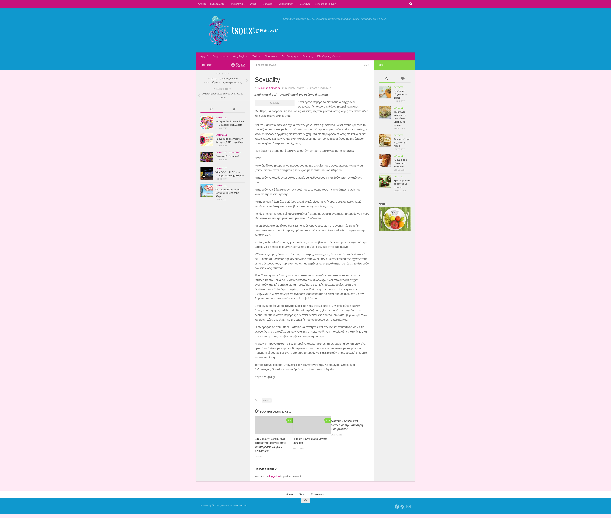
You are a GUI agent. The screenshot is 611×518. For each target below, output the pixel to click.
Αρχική (202, 4)
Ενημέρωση (217, 4)
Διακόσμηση (286, 4)
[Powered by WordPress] (213, 505)
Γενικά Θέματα (265, 65)
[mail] (243, 65)
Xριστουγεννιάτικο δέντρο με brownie (402, 183)
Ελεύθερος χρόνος (325, 4)
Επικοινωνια (318, 494)
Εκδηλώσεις (221, 118)
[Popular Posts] (234, 109)
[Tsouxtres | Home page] (240, 30)
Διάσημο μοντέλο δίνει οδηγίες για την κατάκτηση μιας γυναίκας (347, 425)
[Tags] (403, 79)
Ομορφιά (267, 4)
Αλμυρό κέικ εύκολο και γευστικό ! (400, 163)
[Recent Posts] (211, 109)
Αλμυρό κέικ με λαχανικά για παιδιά (402, 142)
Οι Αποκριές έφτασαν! (227, 156)
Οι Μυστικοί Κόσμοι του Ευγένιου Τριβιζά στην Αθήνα (227, 193)
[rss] (238, 65)
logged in (274, 476)
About (301, 494)
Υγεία (253, 4)
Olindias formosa (269, 88)
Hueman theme (240, 505)
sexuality (266, 400)
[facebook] (233, 65)
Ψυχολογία (237, 4)
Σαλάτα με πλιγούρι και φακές (400, 94)
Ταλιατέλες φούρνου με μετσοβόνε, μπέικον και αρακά (400, 118)
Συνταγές (305, 4)
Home (289, 494)
